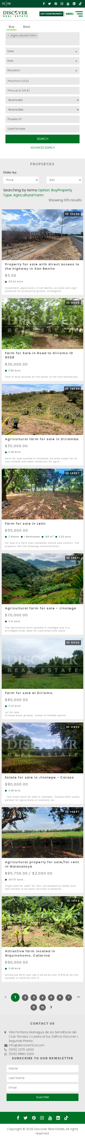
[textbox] (42, 60)
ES (3, 3)
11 (34, 1007)
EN (9, 3)
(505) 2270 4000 (21, 1049)
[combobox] (42, 38)
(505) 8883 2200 (21, 1054)
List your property (51, 14)
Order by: (10, 172)
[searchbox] (8, 41)
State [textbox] (10, 51)
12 (42, 1007)
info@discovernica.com (26, 1045)
